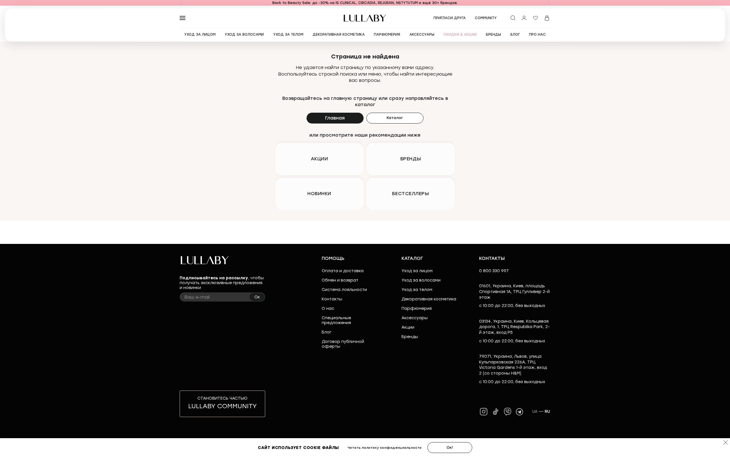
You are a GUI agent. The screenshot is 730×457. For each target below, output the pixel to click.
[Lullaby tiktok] (495, 411)
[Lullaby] (365, 18)
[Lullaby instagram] (483, 411)
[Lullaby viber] (507, 411)
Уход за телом (417, 289)
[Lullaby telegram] (519, 411)
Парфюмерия (417, 308)
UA (535, 411)
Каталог (395, 118)
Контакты (332, 299)
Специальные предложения (336, 320)
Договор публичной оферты (343, 344)
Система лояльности (344, 289)
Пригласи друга (449, 18)
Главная (335, 118)
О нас (328, 308)
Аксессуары (415, 318)
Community (486, 18)
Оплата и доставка (343, 270)
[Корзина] (547, 18)
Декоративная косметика (429, 299)
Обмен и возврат (340, 280)
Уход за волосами (421, 280)
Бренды (410, 336)
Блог (326, 332)
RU (547, 411)
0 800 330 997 (494, 270)
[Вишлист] (535, 18)
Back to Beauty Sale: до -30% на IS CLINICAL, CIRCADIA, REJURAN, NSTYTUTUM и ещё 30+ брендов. (365, 3)
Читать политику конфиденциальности (385, 448)
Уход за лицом (417, 270)
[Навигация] (181, 3)
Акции (408, 327)
